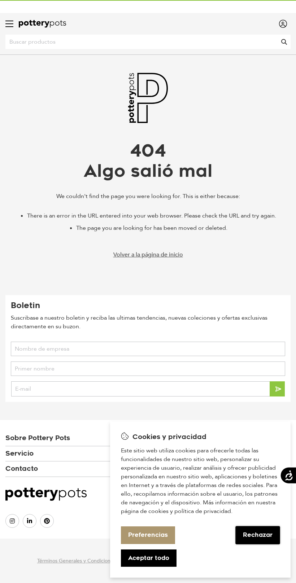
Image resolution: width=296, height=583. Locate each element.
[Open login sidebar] (283, 24)
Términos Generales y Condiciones (76, 560)
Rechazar (258, 535)
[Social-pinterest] (47, 521)
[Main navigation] (9, 24)
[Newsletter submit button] (277, 388)
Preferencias (148, 535)
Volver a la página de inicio (148, 255)
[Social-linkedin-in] (29, 521)
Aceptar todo (148, 558)
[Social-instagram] (12, 521)
